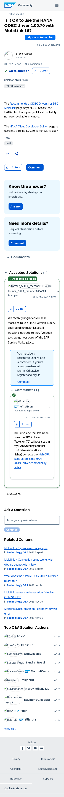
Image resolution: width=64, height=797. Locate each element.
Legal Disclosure (48, 768)
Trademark (16, 778)
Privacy (16, 759)
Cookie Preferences (16, 788)
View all (9, 728)
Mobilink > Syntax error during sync (25, 548)
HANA (8, 143)
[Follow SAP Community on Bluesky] (28, 748)
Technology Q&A (15, 14)
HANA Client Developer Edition (29, 126)
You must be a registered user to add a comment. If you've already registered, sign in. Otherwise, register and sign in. (31, 364)
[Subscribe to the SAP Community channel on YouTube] (35, 748)
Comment (35, 167)
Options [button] (57, 38)
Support (48, 778)
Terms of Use (48, 759)
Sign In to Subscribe (40, 37)
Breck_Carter (24, 53)
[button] (35, 71)
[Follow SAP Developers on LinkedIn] (41, 748)
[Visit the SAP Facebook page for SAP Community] (22, 748)
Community (25, 5)
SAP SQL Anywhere (15, 86)
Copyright (16, 768)
